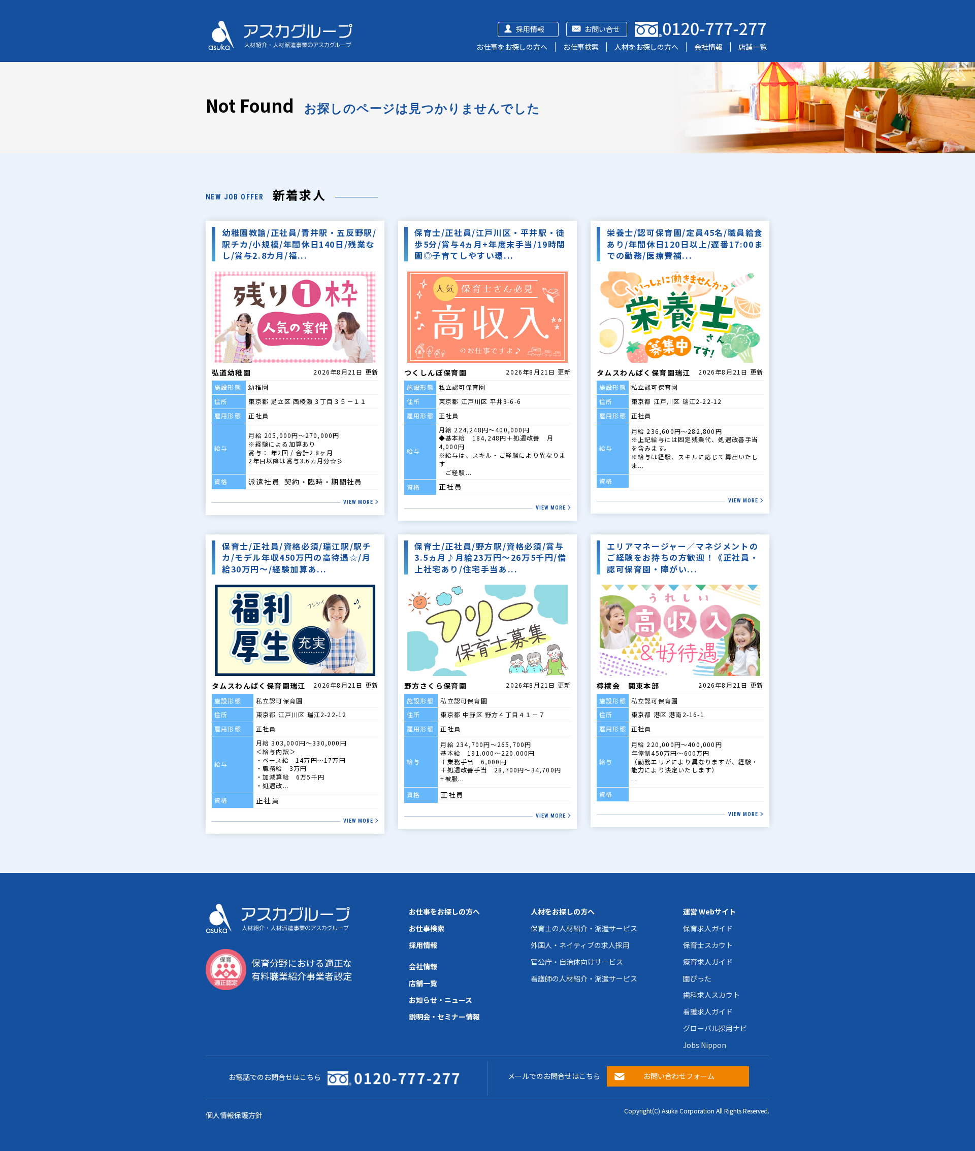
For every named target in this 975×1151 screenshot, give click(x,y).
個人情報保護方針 (234, 1115)
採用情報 (530, 29)
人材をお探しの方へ (646, 47)
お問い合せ (602, 29)
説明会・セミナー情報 (444, 1016)
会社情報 (708, 47)
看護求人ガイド (708, 1011)
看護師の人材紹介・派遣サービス (584, 978)
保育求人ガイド (708, 928)
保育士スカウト (708, 945)
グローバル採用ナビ (715, 1028)
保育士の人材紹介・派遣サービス (584, 928)
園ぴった (697, 978)
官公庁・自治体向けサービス (577, 962)
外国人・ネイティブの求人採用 (580, 945)
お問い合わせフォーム (678, 1076)
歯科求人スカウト (711, 995)
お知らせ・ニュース (440, 1000)
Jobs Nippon (704, 1045)
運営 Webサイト (709, 911)
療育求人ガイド (708, 962)
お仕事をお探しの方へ (511, 47)
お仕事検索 (581, 47)
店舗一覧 (752, 47)
